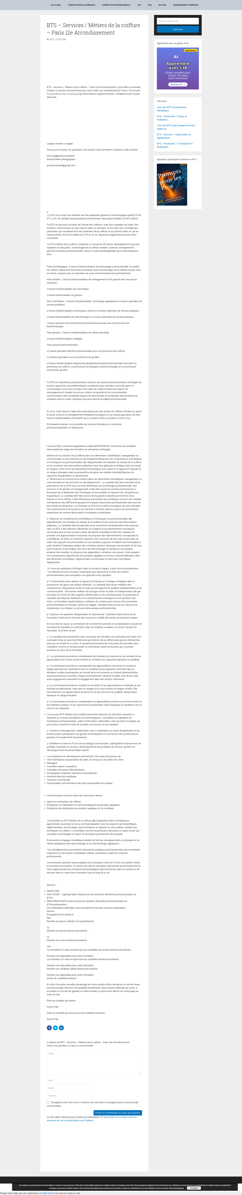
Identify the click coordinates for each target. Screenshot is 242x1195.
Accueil (57, 5)
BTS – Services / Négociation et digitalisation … (174, 136)
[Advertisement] (70, 63)
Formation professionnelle (116, 5)
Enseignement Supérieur (185, 5)
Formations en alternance (81, 5)
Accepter (194, 1188)
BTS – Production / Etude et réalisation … (172, 118)
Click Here (47, 1193)
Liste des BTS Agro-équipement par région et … (176, 127)
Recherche (178, 29)
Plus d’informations (176, 1188)
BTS (150, 5)
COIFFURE (60, 39)
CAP (139, 5)
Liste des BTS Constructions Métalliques (172, 109)
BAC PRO (162, 5)
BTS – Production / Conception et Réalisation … (175, 145)
